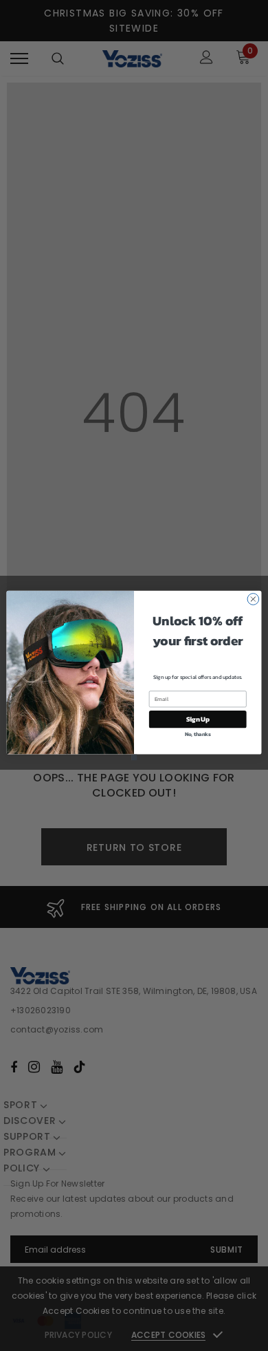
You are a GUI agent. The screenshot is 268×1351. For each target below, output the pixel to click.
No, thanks (198, 734)
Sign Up (198, 719)
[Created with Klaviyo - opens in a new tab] (134, 758)
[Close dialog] (253, 599)
